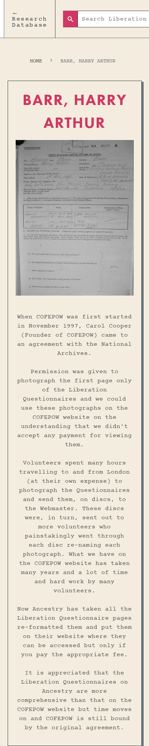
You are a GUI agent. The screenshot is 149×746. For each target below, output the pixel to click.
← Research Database (29, 19)
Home (36, 61)
